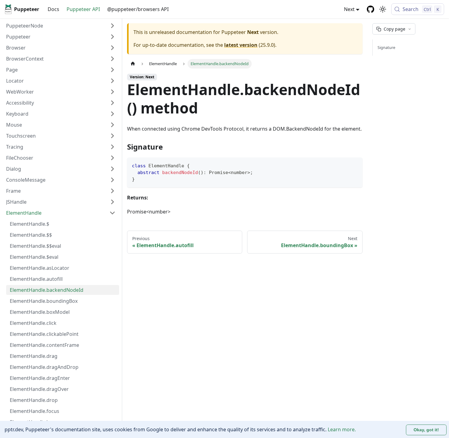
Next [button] (349, 9)
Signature (386, 47)
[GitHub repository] (370, 9)
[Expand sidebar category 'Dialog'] (112, 169)
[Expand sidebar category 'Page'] (112, 70)
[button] (60, 37)
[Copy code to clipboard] (355, 165)
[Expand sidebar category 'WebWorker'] (112, 92)
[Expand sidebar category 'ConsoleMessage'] (112, 180)
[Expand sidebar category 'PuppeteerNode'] (112, 26)
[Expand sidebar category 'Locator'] (112, 81)
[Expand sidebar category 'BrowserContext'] (112, 59)
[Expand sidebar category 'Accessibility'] (112, 103)
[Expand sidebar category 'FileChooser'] (112, 158)
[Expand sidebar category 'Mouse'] (112, 125)
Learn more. (342, 429)
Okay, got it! (426, 429)
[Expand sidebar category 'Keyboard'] (112, 114)
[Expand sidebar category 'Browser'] (112, 48)
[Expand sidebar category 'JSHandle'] (112, 202)
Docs (53, 9)
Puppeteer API (83, 9)
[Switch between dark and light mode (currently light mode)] (383, 9)
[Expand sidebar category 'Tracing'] (112, 147)
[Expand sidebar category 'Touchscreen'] (112, 136)
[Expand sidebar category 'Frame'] (112, 191)
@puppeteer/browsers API (138, 9)
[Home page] (133, 64)
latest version (240, 45)
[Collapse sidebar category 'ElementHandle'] (112, 213)
